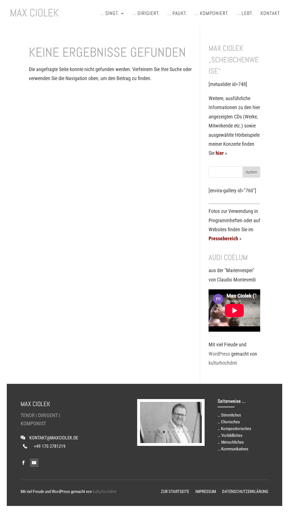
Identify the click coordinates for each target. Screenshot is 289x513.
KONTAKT (270, 13)
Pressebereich (223, 238)
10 (193, 432)
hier (220, 153)
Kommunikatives (234, 449)
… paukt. (177, 13)
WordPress (219, 354)
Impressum (205, 492)
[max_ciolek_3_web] (171, 441)
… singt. (109, 13)
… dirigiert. (146, 13)
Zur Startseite (175, 492)
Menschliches (232, 442)
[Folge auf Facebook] (23, 463)
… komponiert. (211, 13)
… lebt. (244, 13)
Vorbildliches (231, 435)
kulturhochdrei (223, 363)
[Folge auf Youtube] (34, 463)
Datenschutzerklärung (245, 492)
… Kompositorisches (234, 428)
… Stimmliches (229, 415)
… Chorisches (229, 421)
